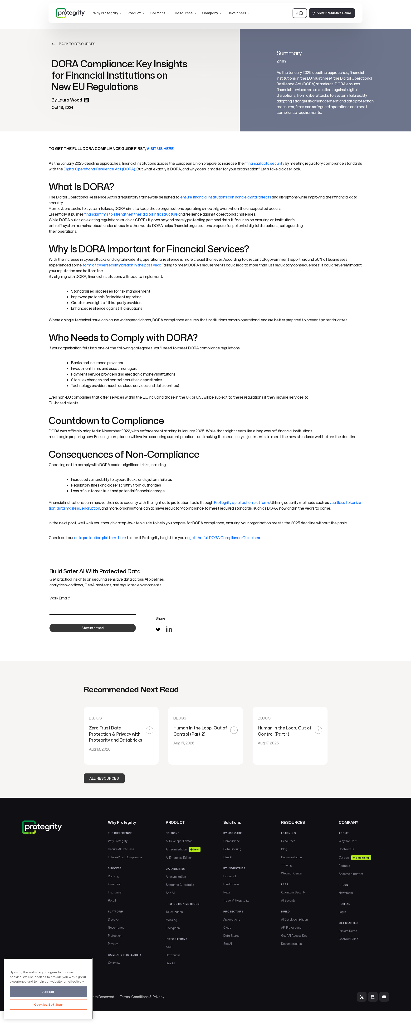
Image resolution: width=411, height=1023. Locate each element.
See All (170, 893)
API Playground (291, 928)
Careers (354, 857)
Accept (48, 991)
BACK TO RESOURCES (77, 44)
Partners (344, 866)
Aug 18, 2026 (100, 749)
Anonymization (176, 877)
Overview (114, 963)
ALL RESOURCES (104, 778)
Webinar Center (291, 873)
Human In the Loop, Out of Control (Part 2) (200, 731)
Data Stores (231, 936)
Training (286, 865)
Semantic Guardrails (180, 885)
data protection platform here (100, 537)
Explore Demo (348, 931)
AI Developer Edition (179, 841)
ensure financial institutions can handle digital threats (225, 197)
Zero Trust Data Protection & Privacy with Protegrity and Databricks (116, 734)
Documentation (291, 857)
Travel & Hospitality (236, 900)
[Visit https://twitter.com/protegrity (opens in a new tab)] (362, 997)
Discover (113, 919)
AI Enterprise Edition (179, 858)
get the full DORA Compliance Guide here (225, 537)
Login (342, 912)
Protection (115, 936)
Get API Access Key (294, 936)
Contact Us (346, 849)
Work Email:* (59, 598)
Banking (113, 876)
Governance (116, 928)
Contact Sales (348, 939)
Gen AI (227, 857)
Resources (288, 841)
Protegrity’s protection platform (241, 502)
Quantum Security (293, 892)
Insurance (114, 892)
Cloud (227, 928)
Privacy (113, 944)
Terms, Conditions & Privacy (142, 996)
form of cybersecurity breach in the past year (121, 265)
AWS (169, 947)
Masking (171, 920)
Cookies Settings (48, 1004)
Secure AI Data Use (121, 849)
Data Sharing (232, 849)
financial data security (265, 163)
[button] (107, 13)
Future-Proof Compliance (125, 857)
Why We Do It (348, 841)
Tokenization (174, 912)
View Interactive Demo (334, 13)
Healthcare (231, 884)
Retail (112, 900)
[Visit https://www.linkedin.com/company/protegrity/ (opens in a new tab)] (373, 997)
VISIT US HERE (160, 148)
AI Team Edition (182, 849)
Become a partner (351, 874)
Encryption (173, 928)
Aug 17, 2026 (184, 743)
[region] (48, 988)
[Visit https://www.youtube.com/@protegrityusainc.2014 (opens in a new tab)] (384, 997)
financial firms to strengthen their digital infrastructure (131, 214)
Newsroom (346, 893)
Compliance (231, 841)
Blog (284, 849)
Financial (114, 884)
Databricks (173, 955)
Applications (231, 919)
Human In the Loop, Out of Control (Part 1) (285, 731)
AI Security (288, 900)
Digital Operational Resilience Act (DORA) (99, 169)
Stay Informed (93, 628)
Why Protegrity (117, 841)
